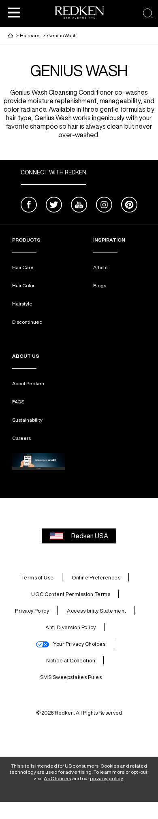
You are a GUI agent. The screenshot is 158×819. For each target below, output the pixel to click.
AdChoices (57, 778)
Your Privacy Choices (79, 644)
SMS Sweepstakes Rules (71, 677)
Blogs (99, 285)
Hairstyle (22, 303)
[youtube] (79, 206)
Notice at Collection (70, 660)
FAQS (18, 401)
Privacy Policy (32, 610)
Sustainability (27, 419)
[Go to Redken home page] (79, 13)
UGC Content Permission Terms (70, 594)
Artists (100, 267)
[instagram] (104, 206)
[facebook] (29, 206)
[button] (14, 12)
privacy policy (106, 778)
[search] (148, 13)
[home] (10, 35)
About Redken (28, 383)
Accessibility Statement (96, 610)
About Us (25, 356)
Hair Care (23, 267)
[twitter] (54, 206)
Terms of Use (37, 577)
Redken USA (89, 536)
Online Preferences (96, 577)
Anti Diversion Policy (70, 627)
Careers (21, 438)
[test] (38, 461)
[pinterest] (129, 206)
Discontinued (27, 322)
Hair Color (23, 285)
